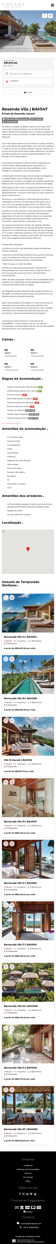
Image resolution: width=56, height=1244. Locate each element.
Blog (28, 1181)
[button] (1, 48)
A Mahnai (28, 1165)
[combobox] (31, 81)
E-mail (29, 92)
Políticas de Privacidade (28, 1169)
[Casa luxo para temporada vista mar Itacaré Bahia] (28, 613)
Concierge (28, 1177)
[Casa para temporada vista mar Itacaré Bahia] (28, 674)
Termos (28, 1173)
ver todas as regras (11, 423)
